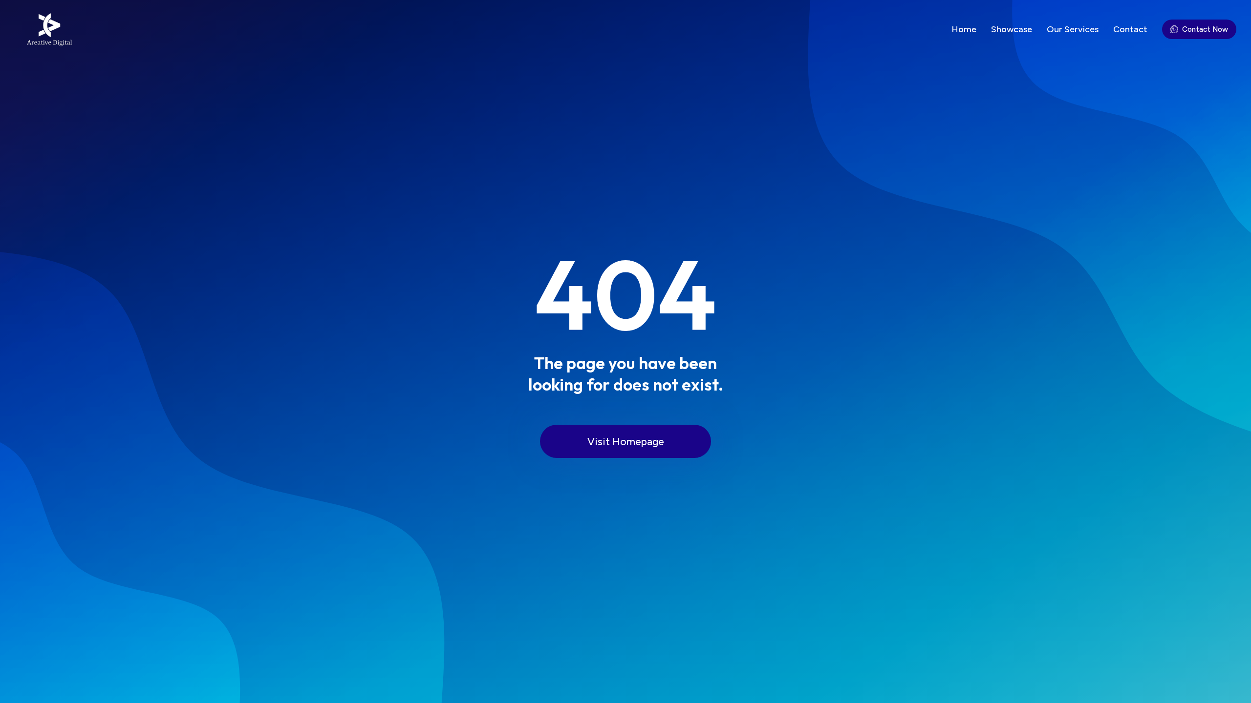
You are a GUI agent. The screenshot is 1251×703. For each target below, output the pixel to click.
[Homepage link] (48, 29)
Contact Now (1205, 29)
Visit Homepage (625, 441)
